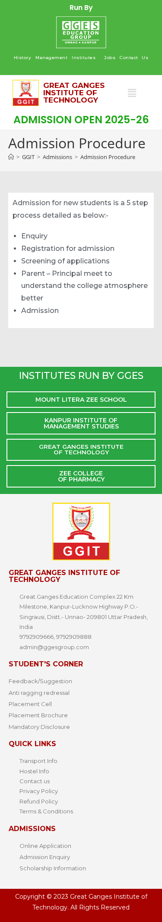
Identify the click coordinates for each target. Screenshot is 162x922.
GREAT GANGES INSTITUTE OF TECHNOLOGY (81, 449)
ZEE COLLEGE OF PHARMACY (81, 476)
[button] (86, 57)
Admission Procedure (107, 157)
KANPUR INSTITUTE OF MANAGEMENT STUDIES (81, 423)
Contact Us (134, 57)
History (23, 57)
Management (51, 57)
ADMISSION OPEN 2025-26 (81, 120)
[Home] (11, 157)
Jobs (109, 57)
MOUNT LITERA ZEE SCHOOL (81, 399)
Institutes (83, 57)
